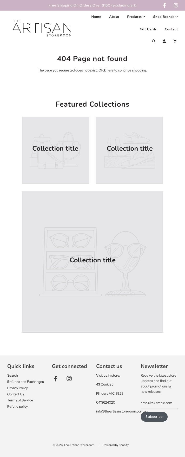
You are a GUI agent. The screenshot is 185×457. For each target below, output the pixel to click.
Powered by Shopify (116, 445)
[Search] (153, 41)
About (114, 16)
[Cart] (175, 41)
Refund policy (17, 406)
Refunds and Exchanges (25, 382)
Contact (171, 29)
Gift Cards (148, 29)
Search (12, 375)
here (109, 70)
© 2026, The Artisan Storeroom (73, 445)
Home (96, 16)
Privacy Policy (17, 388)
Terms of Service (20, 400)
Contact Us (15, 394)
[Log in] (164, 41)
